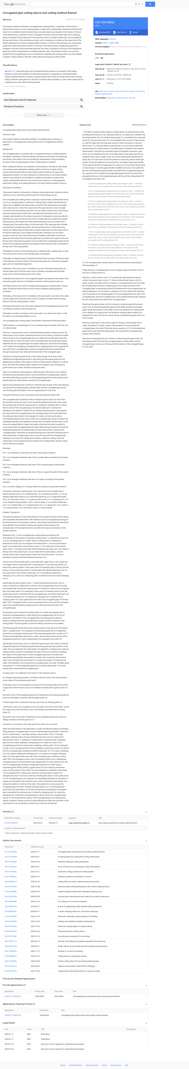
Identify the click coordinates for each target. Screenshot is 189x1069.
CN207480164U (11, 906)
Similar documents (127, 91)
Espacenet (111, 98)
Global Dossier (122, 98)
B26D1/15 (11, 71)
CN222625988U (11, 891)
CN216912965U (11, 887)
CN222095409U (11, 971)
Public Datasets (92, 1065)
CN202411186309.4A (13, 996)
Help (127, 1065)
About (63, 1065)
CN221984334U (11, 951)
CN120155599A (11, 823)
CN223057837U (11, 931)
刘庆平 (105, 43)
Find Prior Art (121, 32)
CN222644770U (11, 946)
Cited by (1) (103, 91)
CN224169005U (11, 961)
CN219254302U (11, 867)
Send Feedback (75, 1065)
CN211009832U (11, 877)
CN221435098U (11, 862)
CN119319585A (11, 852)
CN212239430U (11, 916)
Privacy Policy (115, 1065)
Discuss (132, 98)
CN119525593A (11, 896)
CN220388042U (11, 956)
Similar (135, 32)
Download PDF (104, 32)
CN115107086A (11, 857)
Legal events (114, 91)
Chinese (112, 39)
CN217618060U (11, 872)
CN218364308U (11, 901)
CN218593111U (11, 941)
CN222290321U (11, 882)
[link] (44, 77)
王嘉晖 (111, 43)
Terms (104, 1065)
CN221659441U (11, 966)
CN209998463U (11, 911)
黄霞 (117, 43)
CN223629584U (11, 921)
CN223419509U (11, 936)
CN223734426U (11, 926)
